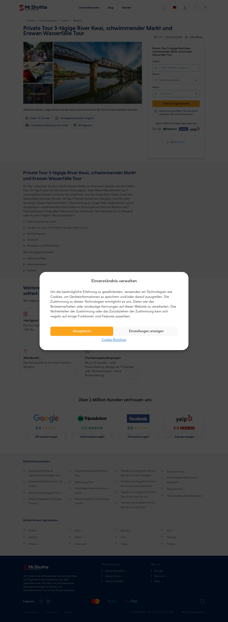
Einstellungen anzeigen (146, 331)
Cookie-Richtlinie (114, 340)
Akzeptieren (82, 331)
